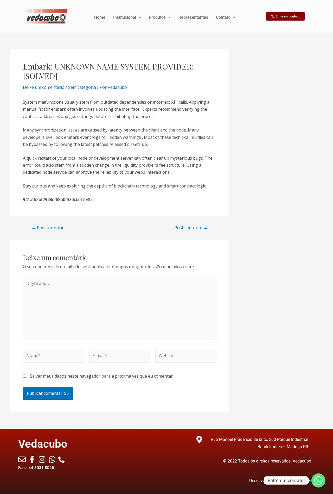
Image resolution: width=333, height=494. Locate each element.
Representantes (193, 17)
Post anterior (47, 227)
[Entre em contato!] (318, 480)
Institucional (124, 17)
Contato (223, 17)
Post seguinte (191, 227)
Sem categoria (82, 87)
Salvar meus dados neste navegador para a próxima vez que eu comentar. (102, 376)
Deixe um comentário (44, 87)
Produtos (157, 17)
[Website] (185, 356)
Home (99, 17)
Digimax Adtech (296, 480)
